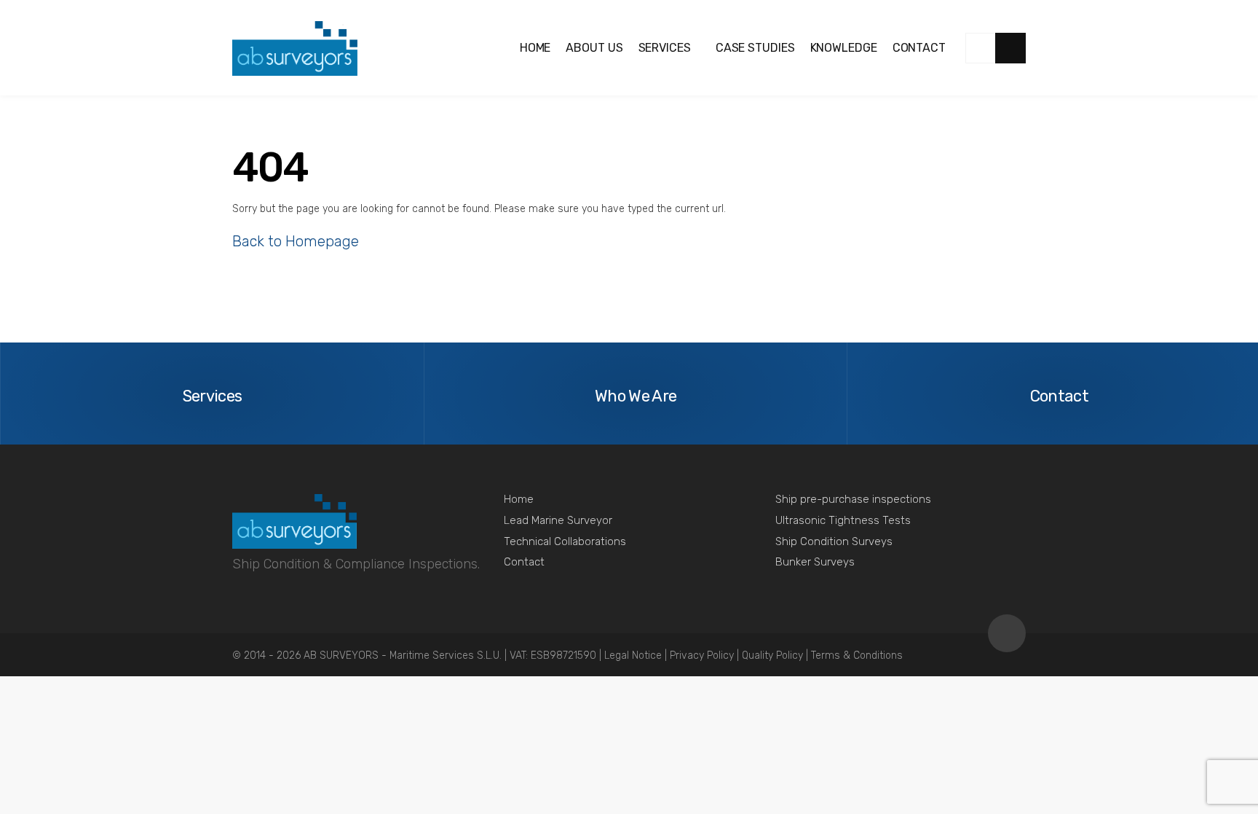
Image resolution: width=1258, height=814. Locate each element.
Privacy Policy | (706, 655)
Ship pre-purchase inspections (853, 499)
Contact (524, 561)
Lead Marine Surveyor (558, 520)
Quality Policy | (776, 655)
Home (519, 499)
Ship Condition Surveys (834, 541)
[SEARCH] (1010, 48)
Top (1007, 633)
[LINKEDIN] (980, 48)
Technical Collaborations (565, 541)
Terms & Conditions (857, 655)
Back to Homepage (295, 241)
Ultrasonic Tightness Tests (843, 520)
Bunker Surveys (815, 561)
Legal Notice (634, 655)
